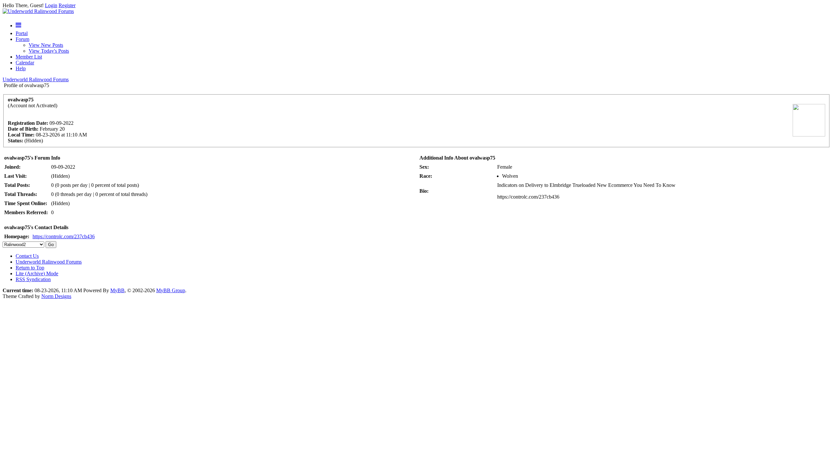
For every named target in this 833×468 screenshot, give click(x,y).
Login (51, 5)
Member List (29, 56)
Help (21, 68)
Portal (22, 33)
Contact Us (27, 256)
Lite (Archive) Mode (37, 273)
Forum (22, 39)
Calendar (25, 62)
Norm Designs (56, 296)
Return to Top (30, 267)
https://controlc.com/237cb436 (64, 236)
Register (67, 5)
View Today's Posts (49, 51)
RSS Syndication (33, 279)
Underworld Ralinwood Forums (36, 79)
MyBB (117, 290)
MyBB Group (170, 290)
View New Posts (46, 45)
